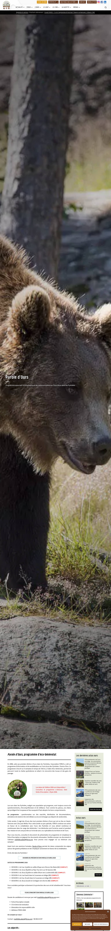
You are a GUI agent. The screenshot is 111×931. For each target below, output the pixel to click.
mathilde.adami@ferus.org (24, 840)
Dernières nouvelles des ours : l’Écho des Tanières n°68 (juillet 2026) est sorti (93, 782)
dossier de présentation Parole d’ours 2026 (39, 858)
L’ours (37, 7)
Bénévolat (52, 2)
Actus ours (98, 875)
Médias (75, 7)
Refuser (87, 924)
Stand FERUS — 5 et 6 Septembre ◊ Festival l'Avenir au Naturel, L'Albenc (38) (69, 12)
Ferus (29, 7)
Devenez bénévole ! (84, 894)
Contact (82, 2)
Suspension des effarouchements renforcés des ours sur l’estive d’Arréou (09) (93, 801)
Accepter (77, 924)
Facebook (102, 2)
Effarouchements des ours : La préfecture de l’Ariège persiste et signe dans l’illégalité (93, 792)
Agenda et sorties (22, 12)
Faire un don (42, 2)
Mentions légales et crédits (84, 928)
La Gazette (65, 7)
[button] (108, 911)
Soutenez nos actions (68, 2)
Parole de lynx (98, 905)
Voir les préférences (101, 924)
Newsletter (92, 2)
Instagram (99, 2)
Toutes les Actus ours (95, 809)
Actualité (19, 7)
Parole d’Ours (37, 846)
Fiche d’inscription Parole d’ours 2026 (39, 892)
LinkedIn (105, 2)
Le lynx (55, 7)
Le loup (46, 7)
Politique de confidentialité (96, 928)
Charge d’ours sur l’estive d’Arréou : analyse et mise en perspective (93, 773)
